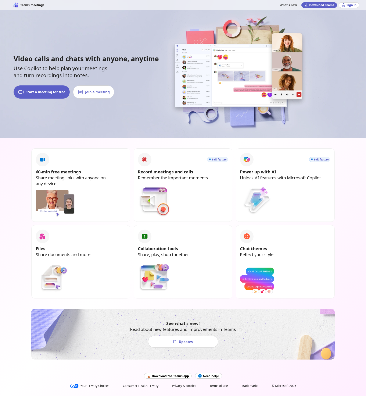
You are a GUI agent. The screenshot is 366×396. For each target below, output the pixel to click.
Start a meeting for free (45, 92)
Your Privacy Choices (94, 386)
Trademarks (249, 386)
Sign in (351, 5)
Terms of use (219, 386)
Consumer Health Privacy (140, 386)
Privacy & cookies (184, 386)
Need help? (211, 376)
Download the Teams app (170, 376)
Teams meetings (32, 5)
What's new (288, 5)
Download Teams (321, 5)
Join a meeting (97, 92)
